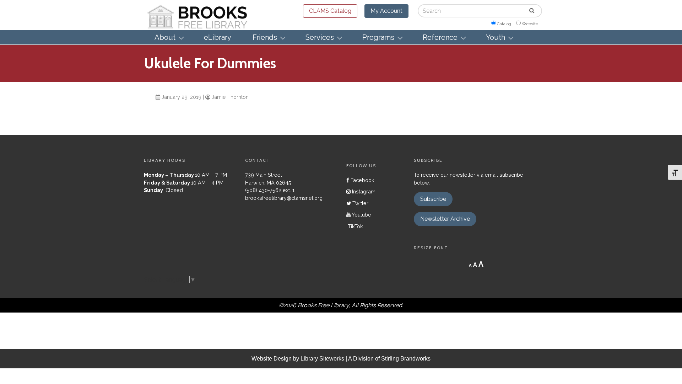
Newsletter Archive (445, 218)
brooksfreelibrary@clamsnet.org (284, 198)
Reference (440, 37)
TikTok (354, 226)
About (165, 37)
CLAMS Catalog (330, 10)
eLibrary (217, 37)
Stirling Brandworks (406, 359)
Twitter (359, 203)
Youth (495, 37)
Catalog (504, 23)
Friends (265, 37)
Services (319, 37)
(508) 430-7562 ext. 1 (269, 190)
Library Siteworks (322, 359)
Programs (378, 37)
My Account (386, 10)
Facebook (361, 180)
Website (530, 23)
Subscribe (433, 199)
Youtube (361, 215)
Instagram (363, 191)
